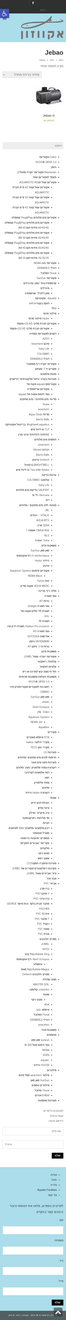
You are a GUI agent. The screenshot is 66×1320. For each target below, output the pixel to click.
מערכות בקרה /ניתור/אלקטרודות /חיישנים (33, 379)
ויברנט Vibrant (41, 449)
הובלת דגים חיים (40, 802)
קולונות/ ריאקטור (46, 661)
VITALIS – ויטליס (39, 515)
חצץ (47, 777)
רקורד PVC (43, 923)
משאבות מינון (48, 651)
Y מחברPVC (42, 893)
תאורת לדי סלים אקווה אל (35, 611)
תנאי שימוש (14, 1315)
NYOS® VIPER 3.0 (46, 162)
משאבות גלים (48, 545)
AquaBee (44, 727)
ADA (46, 1004)
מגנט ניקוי (43, 853)
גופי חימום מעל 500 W (36, 1045)
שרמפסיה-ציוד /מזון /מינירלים (39, 283)
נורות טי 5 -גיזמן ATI (38, 646)
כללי (53, 308)
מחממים (51, 1034)
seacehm (43, 1024)
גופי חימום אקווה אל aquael (33, 394)
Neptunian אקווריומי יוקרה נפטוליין (37, 172)
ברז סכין (44, 888)
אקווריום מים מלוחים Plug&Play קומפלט (34, 217)
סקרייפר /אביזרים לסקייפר (34, 843)
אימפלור (37, 964)
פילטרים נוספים (40, 1085)
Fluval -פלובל (42, 1090)
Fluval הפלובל (48, 273)
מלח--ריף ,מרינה (47, 590)
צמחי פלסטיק (41, 782)
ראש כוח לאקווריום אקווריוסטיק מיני (29, 686)
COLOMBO (43, 353)
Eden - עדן (43, 712)
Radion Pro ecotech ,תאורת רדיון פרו (28, 626)
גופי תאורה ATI (41, 631)
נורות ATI (44, 601)
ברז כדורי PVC (41, 898)
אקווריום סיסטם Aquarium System (29, 570)
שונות (53, 797)
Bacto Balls (42, 419)
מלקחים (44, 848)
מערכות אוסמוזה (47, 1100)
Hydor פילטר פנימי (38, 318)
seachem (43, 409)
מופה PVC (43, 929)
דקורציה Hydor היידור (37, 792)
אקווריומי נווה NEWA (45, 263)
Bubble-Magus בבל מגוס (35, 969)
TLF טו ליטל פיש (40, 429)
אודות (54, 1174)
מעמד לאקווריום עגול (44, 177)
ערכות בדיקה (49, 475)
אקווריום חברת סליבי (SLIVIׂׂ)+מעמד (36, 323)
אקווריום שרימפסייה (38, 389)
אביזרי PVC (50, 883)
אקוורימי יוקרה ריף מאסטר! (41, 364)
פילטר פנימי (49, 313)
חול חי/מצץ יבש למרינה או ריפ (39, 671)
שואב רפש (43, 858)
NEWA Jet (36, 722)
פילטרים (51, 1070)
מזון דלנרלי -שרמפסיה (37, 293)
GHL (46, 616)
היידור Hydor (42, 560)
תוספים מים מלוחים (45, 439)
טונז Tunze (43, 580)
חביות (46, 823)
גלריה (54, 1185)
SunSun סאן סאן (40, 1080)
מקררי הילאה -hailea (37, 742)
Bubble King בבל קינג (37, 954)
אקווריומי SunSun (46, 278)
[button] (4, 13)
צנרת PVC (43, 934)
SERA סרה (43, 525)
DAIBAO (44, 691)
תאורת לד (44, 621)
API (47, 500)
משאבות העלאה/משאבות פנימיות (37, 676)
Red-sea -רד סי (40, 495)
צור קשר (52, 1195)
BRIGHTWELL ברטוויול (36, 464)
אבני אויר (51, 878)
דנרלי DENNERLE (46, 268)
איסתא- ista (42, 1009)
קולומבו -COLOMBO (38, 479)
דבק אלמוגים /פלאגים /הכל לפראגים (29, 828)
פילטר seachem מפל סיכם (34, 1075)
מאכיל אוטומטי (41, 833)
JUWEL (45, 944)
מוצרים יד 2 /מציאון (45, 368)
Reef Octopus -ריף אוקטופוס (33, 959)
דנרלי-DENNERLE (39, 358)
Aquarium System (38, 717)
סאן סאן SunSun (40, 550)
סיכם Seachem (40, 343)
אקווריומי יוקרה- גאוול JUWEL (40, 656)
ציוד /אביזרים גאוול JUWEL (41, 873)
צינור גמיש (43, 807)
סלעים (45, 787)
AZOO (46, 338)
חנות (52, 60)
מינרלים (44, 288)
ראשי (61, 60)
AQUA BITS (42, 520)
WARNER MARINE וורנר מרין (33, 434)
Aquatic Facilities (47, 1189)
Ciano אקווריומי (47, 157)
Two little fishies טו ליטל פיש (32, 469)
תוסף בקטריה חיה (39, 303)
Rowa (46, 404)
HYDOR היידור (41, 1065)
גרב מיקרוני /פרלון (39, 812)
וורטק (46, 565)
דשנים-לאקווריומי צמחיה (42, 333)
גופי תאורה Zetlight (38, 606)
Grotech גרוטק (40, 459)
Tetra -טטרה (42, 540)
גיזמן (53, 167)
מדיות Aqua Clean (39, 414)
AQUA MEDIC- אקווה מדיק (34, 586)
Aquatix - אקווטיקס (45, 298)
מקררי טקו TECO (39, 747)
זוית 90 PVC (42, 913)
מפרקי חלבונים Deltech (36, 974)
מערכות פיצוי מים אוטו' (43, 762)
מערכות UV (50, 752)
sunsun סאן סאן (40, 1040)
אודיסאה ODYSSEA (38, 636)
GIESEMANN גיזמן (39, 641)
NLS (46, 535)
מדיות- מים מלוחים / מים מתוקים (38, 399)
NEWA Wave (35, 575)
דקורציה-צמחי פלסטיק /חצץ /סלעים (36, 767)
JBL (47, 510)
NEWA (45, 1050)
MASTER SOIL (41, 984)
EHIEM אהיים (42, 1095)
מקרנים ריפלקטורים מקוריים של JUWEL (34, 868)
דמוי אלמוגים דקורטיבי (36, 772)
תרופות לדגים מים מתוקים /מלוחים (37, 757)
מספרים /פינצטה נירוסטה (34, 838)
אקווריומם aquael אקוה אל (41, 384)
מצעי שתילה (49, 979)
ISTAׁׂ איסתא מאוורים (38, 737)
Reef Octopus (41, 707)
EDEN (46, 1055)
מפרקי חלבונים (48, 939)
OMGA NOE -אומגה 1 (37, 530)
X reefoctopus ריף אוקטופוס (33, 555)
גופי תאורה (50, 596)
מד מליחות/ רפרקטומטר (35, 818)
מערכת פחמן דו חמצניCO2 (41, 863)
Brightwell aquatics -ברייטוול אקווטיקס (27, 424)
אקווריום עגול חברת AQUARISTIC (37, 182)
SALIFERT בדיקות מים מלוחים (32, 490)
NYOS (45, 949)
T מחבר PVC (42, 918)
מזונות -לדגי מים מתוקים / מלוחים (37, 505)
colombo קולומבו (39, 989)
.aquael (45, 1060)
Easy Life (44, 348)
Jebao (45, 701)
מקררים (52, 732)
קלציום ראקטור (48, 666)
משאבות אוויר (48, 1029)
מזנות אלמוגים (48, 374)
